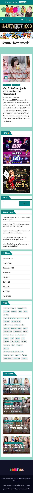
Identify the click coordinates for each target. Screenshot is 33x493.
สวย (12, 341)
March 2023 (7, 296)
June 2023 (6, 282)
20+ (9, 308)
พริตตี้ (11, 338)
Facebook (20, 308)
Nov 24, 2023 (10, 411)
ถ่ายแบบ (25, 331)
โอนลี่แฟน (24, 358)
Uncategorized (16, 84)
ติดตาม (25, 328)
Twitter (25, 311)
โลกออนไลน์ (16, 358)
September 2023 (8, 268)
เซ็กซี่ (13, 345)
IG (25, 308)
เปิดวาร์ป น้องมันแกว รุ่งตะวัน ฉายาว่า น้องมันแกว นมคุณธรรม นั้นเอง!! (14, 91)
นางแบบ (6, 335)
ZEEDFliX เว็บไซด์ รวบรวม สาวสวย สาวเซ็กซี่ (16, 318)
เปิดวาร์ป (6, 348)
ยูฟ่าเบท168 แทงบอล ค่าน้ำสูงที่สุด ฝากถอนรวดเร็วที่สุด (16, 489)
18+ (5, 308)
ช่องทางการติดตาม (16, 328)
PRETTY (10, 384)
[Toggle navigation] (30, 20)
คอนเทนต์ (6, 328)
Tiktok (20, 311)
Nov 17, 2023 (10, 450)
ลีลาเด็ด (17, 338)
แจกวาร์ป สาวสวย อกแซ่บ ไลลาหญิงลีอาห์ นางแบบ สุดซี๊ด (16, 388)
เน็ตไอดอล (19, 345)
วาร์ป (23, 338)
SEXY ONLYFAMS (7, 84)
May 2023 (6, 286)
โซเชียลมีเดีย (7, 358)
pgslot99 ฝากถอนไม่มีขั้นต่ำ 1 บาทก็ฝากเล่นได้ (18, 485)
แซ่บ (12, 355)
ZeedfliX (6, 315)
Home (4, 485)
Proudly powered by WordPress (10, 478)
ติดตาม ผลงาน (8, 331)
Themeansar (16, 480)
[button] (22, 20)
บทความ (17, 335)
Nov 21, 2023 (10, 431)
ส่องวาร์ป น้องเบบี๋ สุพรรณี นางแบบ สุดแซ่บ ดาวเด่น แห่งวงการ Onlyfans (15, 408)
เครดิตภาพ (7, 345)
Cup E (13, 308)
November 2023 (8, 258)
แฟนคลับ (17, 355)
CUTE (6, 384)
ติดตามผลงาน (17, 331)
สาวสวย (17, 341)
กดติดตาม (6, 321)
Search (5, 197)
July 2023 (6, 277)
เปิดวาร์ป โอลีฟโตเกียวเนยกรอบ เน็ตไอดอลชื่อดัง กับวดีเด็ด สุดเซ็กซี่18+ (16, 447)
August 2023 (7, 272)
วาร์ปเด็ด (6, 341)
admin (17, 97)
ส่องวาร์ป (23, 341)
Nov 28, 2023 (10, 392)
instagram (6, 311)
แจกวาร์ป (6, 355)
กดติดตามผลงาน (8, 325)
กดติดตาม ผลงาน (16, 321)
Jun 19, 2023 (8, 97)
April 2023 (6, 291)
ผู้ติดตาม (6, 338)
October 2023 (7, 263)
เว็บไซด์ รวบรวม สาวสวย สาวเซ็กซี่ (13, 351)
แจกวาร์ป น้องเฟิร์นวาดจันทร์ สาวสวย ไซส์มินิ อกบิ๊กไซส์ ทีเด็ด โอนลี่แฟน (16, 427)
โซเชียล (24, 355)
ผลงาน (24, 335)
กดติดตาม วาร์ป (19, 325)
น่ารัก (11, 335)
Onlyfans (13, 311)
